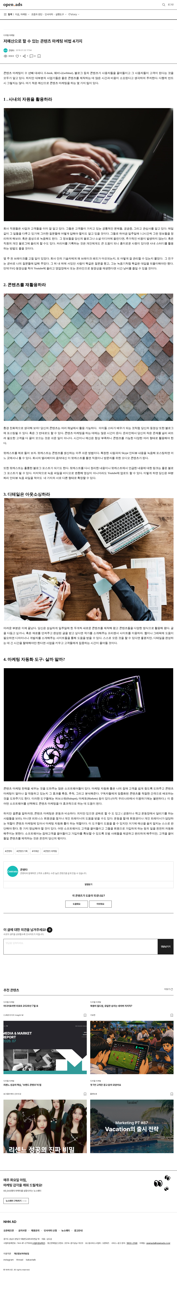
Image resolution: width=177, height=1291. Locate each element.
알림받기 (88, 884)
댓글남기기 (165, 946)
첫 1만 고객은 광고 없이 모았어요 (105, 1085)
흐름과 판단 (36, 14)
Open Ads (12, 5)
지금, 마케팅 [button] (21, 14)
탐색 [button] (10, 14)
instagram (8, 1259)
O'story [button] (72, 14)
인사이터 (49, 14)
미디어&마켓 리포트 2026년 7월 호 (20, 1006)
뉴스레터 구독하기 (13, 1201)
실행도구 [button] (59, 14)
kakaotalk (31, 1259)
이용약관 (7, 1253)
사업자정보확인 (38, 1243)
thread (19, 1259)
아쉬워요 (100, 904)
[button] (169, 989)
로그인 (171, 4)
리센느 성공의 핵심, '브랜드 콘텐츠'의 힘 (22, 1085)
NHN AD (9, 1222)
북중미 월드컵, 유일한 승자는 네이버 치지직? (111, 1006)
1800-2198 (132, 1243)
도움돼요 (76, 904)
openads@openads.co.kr (158, 1243)
